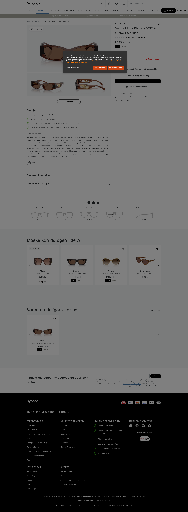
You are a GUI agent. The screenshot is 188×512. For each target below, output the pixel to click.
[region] (95, 62)
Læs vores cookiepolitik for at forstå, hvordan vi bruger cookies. (102, 61)
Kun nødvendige (100, 67)
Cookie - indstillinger (72, 67)
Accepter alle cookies (115, 67)
